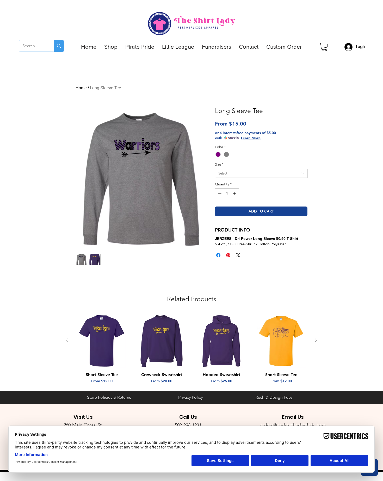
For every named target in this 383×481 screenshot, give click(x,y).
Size (219, 164)
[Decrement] (219, 193)
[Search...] (59, 46)
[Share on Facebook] (218, 255)
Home (81, 88)
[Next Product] (316, 340)
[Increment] (235, 193)
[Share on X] (238, 255)
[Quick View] (102, 340)
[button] (110, 47)
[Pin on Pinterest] (228, 255)
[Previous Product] (67, 340)
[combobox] (261, 173)
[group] (191, 348)
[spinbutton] (227, 193)
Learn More (251, 138)
